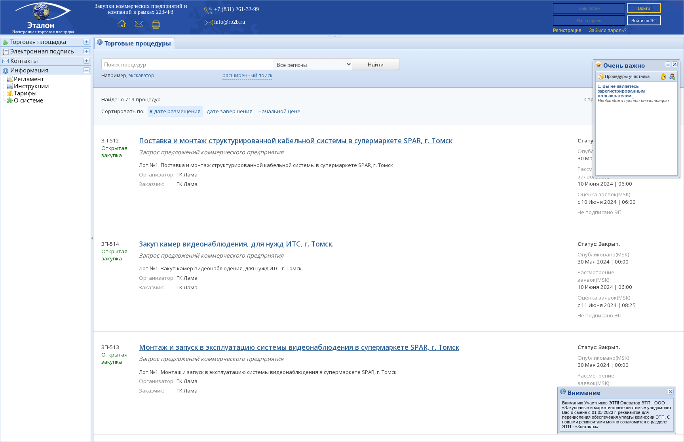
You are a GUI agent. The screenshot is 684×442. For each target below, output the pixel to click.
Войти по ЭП (644, 20)
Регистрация (567, 30)
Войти (644, 8)
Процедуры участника (627, 76)
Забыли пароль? (608, 30)
